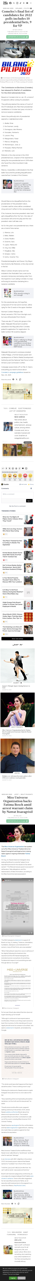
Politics (27, 8)
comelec (13, 408)
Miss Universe (17, 1232)
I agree (13, 1278)
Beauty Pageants (27, 794)
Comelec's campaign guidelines (12, 372)
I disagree (21, 1278)
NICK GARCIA (18, 30)
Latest (16, 794)
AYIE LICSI (18, 816)
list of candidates (17, 411)
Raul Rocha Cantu (20, 1185)
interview (7, 1159)
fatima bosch (23, 1235)
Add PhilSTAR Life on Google (16, 37)
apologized (15, 1125)
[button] (30, 3)
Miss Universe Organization (14, 847)
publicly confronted (12, 1112)
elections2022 (24, 408)
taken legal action (12, 1128)
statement (18, 940)
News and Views (8, 8)
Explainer (19, 8)
